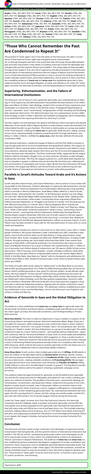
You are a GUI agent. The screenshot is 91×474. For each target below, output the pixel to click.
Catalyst (66, 472)
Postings (19, 9)
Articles (12, 9)
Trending (38, 9)
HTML (14, 13)
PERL (61, 472)
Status (44, 9)
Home (7, 9)
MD (19, 13)
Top (32, 9)
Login (84, 9)
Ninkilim (83, 472)
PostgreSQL (74, 472)
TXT (32, 13)
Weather (26, 9)
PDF (28, 13)
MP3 (24, 13)
